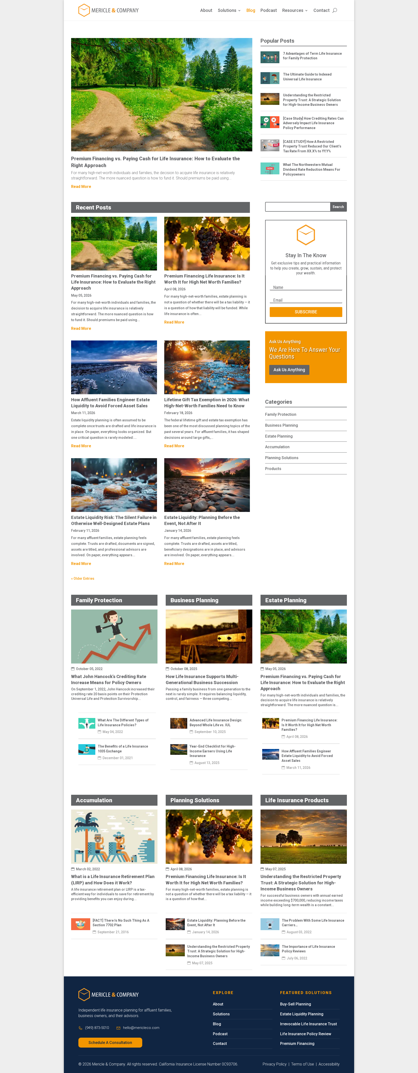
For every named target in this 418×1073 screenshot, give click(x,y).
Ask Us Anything (289, 369)
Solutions (227, 11)
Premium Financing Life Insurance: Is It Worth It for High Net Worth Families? (309, 725)
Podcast (269, 11)
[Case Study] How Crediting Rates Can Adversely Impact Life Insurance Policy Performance (313, 123)
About (206, 11)
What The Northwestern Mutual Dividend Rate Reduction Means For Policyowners (311, 169)
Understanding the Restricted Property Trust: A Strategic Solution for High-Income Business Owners (312, 100)
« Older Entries (82, 578)
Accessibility (329, 1064)
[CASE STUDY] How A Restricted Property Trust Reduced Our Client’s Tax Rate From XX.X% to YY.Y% (312, 146)
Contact (322, 11)
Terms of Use (302, 1064)
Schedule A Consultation (110, 1042)
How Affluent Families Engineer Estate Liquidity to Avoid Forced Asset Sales (307, 756)
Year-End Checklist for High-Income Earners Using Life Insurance (213, 751)
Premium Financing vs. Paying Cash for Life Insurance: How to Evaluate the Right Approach (113, 282)
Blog (250, 11)
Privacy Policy (275, 1064)
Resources (292, 11)
